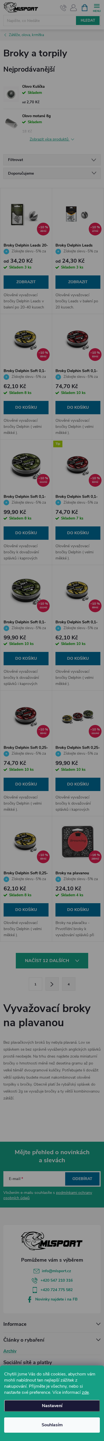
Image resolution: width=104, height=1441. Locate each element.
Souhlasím (52, 1425)
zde (85, 1392)
